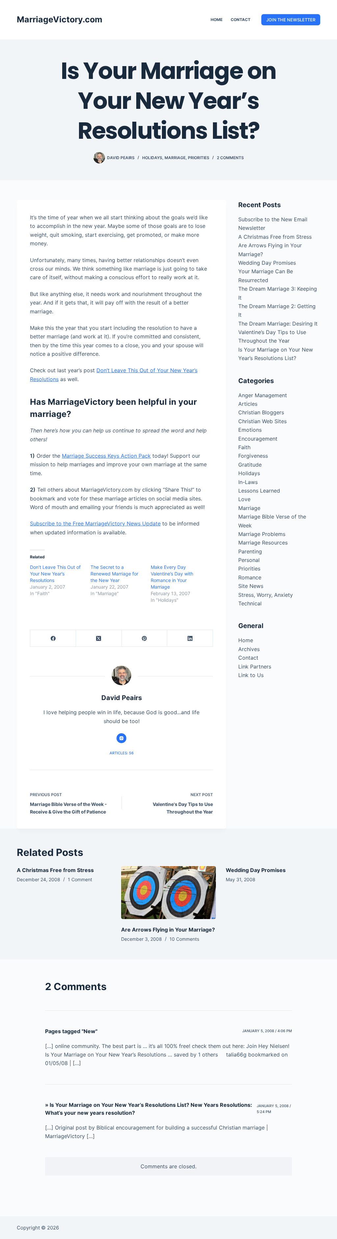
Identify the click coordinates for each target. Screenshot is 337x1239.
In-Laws (248, 482)
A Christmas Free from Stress (275, 236)
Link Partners (254, 666)
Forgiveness (253, 455)
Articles (247, 404)
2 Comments (230, 157)
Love (244, 499)
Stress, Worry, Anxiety (265, 595)
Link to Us (251, 675)
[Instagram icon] (121, 738)
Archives (249, 649)
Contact (240, 19)
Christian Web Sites (262, 421)
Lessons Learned (259, 490)
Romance (249, 577)
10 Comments (184, 939)
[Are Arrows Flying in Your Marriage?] (168, 892)
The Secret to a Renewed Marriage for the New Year (114, 573)
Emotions (250, 429)
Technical (250, 603)
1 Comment (80, 879)
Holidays (152, 157)
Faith (244, 447)
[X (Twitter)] (99, 638)
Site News (250, 586)
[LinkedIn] (190, 638)
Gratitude (250, 464)
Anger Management (262, 395)
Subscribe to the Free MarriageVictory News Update (95, 523)
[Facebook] (53, 638)
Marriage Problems (261, 534)
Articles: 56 (122, 753)
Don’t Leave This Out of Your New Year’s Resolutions (55, 573)
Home (216, 19)
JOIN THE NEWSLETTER (290, 19)
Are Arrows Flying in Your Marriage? (168, 929)
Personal (249, 560)
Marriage (175, 157)
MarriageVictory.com (59, 19)
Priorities (198, 157)
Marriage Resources (263, 542)
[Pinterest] (145, 638)
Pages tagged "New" (71, 1031)
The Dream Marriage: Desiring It (278, 323)
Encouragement (257, 438)
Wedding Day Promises (267, 262)
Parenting (250, 551)
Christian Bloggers (261, 412)
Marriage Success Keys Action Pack (106, 455)
